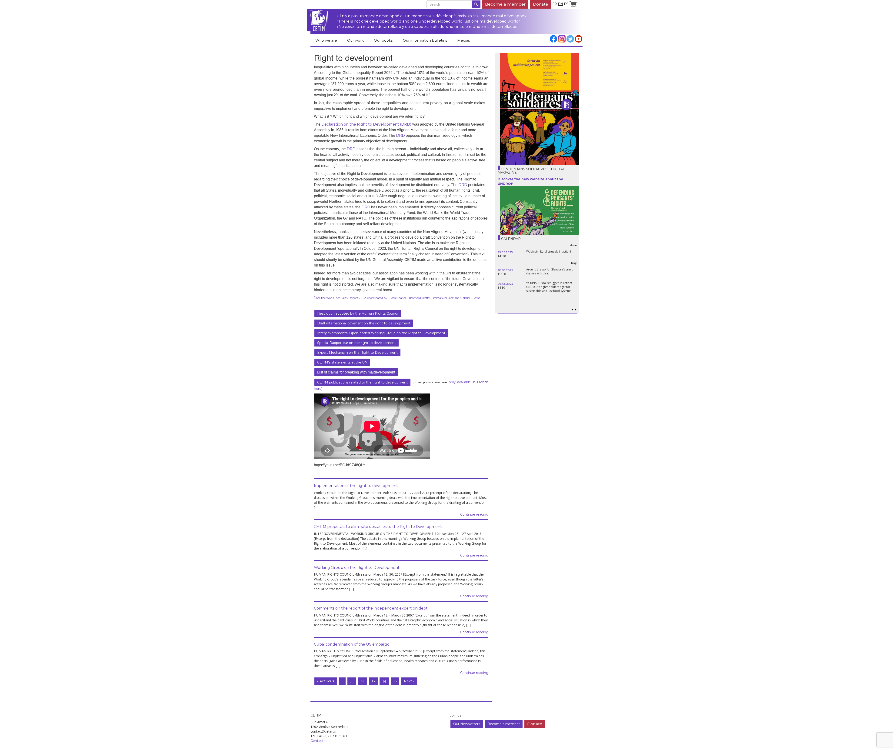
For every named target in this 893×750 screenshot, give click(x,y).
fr (554, 4)
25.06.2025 (505, 252)
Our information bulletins (425, 40)
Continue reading (474, 514)
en (560, 4)
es (566, 4)
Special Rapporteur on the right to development (356, 343)
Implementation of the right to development (356, 485)
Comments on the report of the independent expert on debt (371, 608)
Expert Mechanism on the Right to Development (357, 352)
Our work (355, 40)
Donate (540, 4)
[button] (575, 310)
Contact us (319, 741)
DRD (400, 135)
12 (362, 681)
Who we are (326, 40)
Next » (409, 681)
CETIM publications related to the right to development (362, 382)
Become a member (505, 4)
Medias (463, 40)
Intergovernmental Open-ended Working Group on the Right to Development (381, 333)
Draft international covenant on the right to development (363, 323)
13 (373, 681)
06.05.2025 (505, 283)
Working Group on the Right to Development (357, 567)
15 (395, 681)
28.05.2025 (505, 270)
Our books (383, 40)
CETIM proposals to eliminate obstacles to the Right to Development (378, 526)
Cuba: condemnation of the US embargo (352, 644)
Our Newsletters (466, 724)
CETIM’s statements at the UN (342, 362)
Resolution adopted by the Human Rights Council (357, 313)
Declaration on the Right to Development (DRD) (366, 124)
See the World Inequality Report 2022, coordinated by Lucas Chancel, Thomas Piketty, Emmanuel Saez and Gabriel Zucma (397, 298)
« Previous (325, 681)
